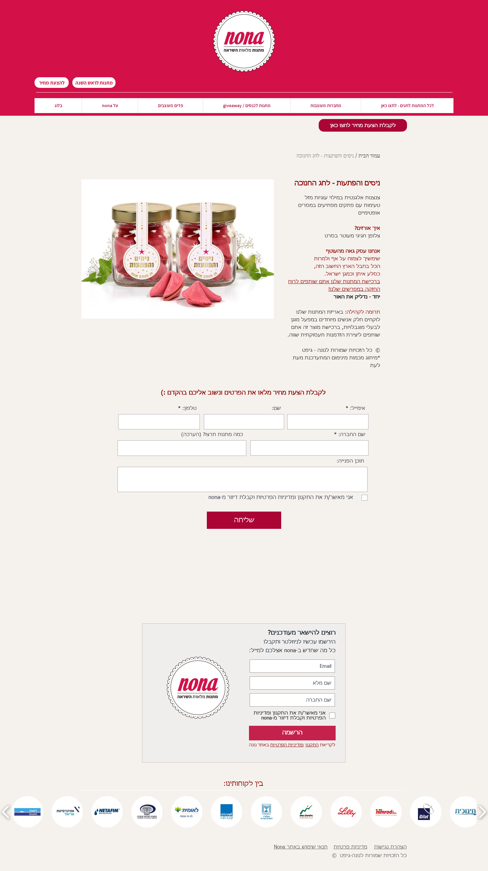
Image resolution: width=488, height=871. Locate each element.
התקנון (312, 745)
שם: (276, 408)
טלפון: (189, 408)
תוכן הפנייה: (350, 461)
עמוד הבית (369, 155)
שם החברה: (351, 434)
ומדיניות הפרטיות (287, 745)
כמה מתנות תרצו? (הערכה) (212, 434)
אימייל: (357, 408)
